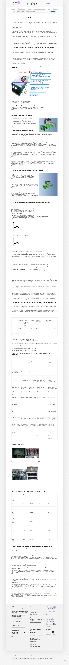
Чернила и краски (33, 632)
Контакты (55, 8)
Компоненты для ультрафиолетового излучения (36, 636)
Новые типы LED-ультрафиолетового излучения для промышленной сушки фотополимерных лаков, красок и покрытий (20, 612)
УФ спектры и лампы (15, 630)
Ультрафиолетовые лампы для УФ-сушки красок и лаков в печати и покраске (20, 609)
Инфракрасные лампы (33, 612)
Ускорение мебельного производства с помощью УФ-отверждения (18, 616)
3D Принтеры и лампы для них (35, 646)
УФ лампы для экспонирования (35, 622)
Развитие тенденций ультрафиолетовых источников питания (18, 633)
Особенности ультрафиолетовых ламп (18, 627)
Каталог (13, 8)
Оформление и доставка (39, 8)
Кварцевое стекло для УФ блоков (35, 642)
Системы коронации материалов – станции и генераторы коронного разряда (36, 609)
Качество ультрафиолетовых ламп (17, 619)
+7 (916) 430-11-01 (33, 3)
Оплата (29, 8)
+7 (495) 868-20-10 (33, 2)
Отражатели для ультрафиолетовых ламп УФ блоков (37, 620)
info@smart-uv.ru (31, 5)
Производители (21, 8)
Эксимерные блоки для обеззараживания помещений (35, 639)
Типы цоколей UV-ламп (15, 625)
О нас (49, 8)
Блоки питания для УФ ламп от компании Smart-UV (20, 636)
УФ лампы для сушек (33, 617)
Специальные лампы (33, 627)
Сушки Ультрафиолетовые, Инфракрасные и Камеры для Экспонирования (35, 625)
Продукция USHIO (33, 644)
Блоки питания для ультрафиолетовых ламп (36, 630)
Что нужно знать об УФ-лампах (17, 628)
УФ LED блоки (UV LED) (34, 614)
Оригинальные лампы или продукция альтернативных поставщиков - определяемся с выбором (20, 622)
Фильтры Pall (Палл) (33, 641)
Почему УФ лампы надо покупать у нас (18, 618)
